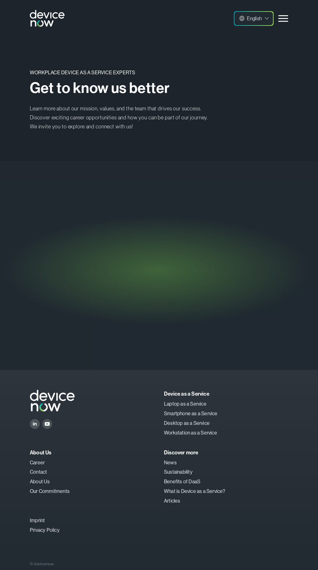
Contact (38, 472)
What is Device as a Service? (194, 491)
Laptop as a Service (185, 404)
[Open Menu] (283, 18)
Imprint (37, 520)
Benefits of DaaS (182, 482)
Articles (172, 501)
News (170, 463)
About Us (40, 482)
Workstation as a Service (190, 433)
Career (37, 463)
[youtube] (47, 424)
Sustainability (178, 472)
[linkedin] (35, 424)
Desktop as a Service (187, 423)
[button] (253, 18)
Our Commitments (50, 491)
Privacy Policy (45, 530)
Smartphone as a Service (191, 413)
